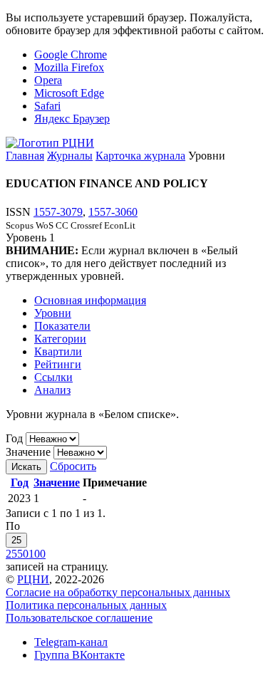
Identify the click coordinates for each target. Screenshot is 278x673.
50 (23, 554)
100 (37, 554)
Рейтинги (57, 364)
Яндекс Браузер (72, 119)
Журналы (70, 156)
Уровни (52, 313)
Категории (60, 339)
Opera (48, 80)
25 (16, 540)
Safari (47, 106)
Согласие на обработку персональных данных (118, 592)
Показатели (62, 326)
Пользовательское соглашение (79, 618)
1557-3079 (58, 212)
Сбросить (73, 466)
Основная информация (90, 300)
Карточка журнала (140, 156)
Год (14, 438)
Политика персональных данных (86, 605)
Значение (28, 452)
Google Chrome (70, 54)
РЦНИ (33, 579)
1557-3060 (113, 212)
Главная (25, 156)
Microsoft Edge (69, 93)
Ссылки (53, 377)
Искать (26, 466)
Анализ (52, 390)
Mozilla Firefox (69, 67)
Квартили (58, 351)
